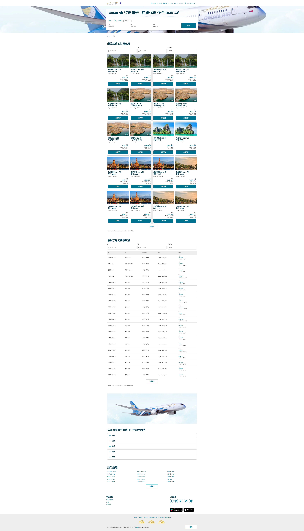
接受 (191, 527)
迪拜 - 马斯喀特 (111, 479)
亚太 (113, 441)
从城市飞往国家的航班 (153, 517)
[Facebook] (172, 501)
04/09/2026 (155, 26)
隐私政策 (137, 527)
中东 (113, 436)
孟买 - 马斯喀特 (111, 481)
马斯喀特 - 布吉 (111, 474)
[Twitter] (186, 501)
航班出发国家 (168, 517)
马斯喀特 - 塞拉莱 (111, 471)
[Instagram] (176, 501)
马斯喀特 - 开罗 (170, 474)
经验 (176, 3)
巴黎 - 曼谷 (169, 479)
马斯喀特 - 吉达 (170, 476)
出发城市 (162, 517)
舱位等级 (170, 47)
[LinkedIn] (181, 501)
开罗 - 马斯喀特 (111, 476)
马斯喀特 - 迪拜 (170, 481)
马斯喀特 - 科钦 (141, 474)
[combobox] (119, 26)
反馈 (107, 502)
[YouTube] (191, 501)
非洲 (113, 457)
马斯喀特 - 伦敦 (141, 479)
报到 (160, 3)
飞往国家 (135, 517)
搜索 (188, 25)
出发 (154, 24)
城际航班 (145, 517)
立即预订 (118, 84)
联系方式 (108, 504)
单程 (110, 20)
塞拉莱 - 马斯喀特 (141, 471)
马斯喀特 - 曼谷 (170, 471)
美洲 (113, 452)
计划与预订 (154, 3)
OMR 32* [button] (172, 13)
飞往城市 (140, 517)
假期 (171, 3)
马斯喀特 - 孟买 (141, 481)
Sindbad (181, 3)
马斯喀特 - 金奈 (141, 476)
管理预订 (166, 3)
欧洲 (113, 446)
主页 (108, 36)
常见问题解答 (109, 499)
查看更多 (152, 486)
